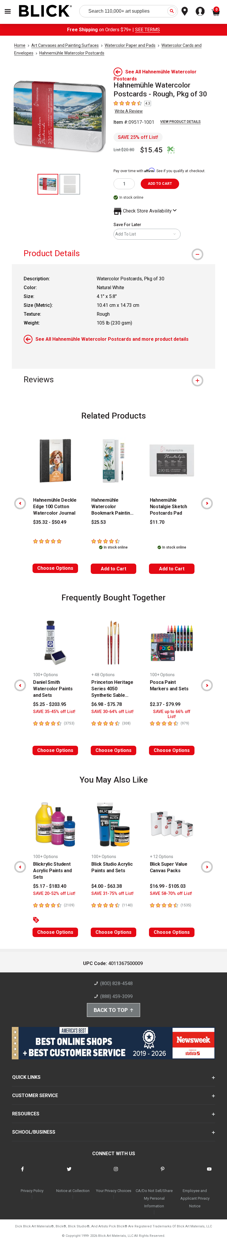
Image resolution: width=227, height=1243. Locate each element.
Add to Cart (113, 569)
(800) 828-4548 (116, 983)
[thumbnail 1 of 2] (48, 184)
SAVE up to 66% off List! (171, 714)
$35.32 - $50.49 (49, 522)
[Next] (207, 503)
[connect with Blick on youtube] (209, 1173)
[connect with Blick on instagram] (116, 1173)
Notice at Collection (73, 1190)
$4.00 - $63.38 (106, 886)
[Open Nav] (8, 11)
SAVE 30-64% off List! (112, 711)
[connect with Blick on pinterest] (162, 1173)
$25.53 (98, 522)
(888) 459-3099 (116, 996)
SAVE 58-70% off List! (171, 893)
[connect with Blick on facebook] (22, 1173)
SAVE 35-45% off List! (54, 711)
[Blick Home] (45, 11)
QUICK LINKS (26, 1077)
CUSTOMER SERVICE (35, 1095)
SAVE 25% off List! (138, 137)
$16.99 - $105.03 (168, 886)
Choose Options (55, 568)
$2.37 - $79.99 (165, 704)
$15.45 (151, 150)
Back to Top (111, 1010)
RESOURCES (25, 1114)
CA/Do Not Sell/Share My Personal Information (154, 1198)
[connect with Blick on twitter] (69, 1173)
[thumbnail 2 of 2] (69, 184)
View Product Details (180, 122)
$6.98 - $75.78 (106, 704)
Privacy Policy (32, 1190)
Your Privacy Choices (113, 1190)
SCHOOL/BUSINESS (33, 1132)
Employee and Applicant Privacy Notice (195, 1198)
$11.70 (157, 522)
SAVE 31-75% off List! (112, 893)
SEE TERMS (147, 29)
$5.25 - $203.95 (49, 704)
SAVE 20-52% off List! (54, 893)
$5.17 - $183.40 (49, 886)
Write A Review (129, 111)
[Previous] (20, 503)
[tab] (113, 253)
